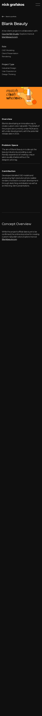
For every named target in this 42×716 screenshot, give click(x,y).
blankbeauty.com (10, 37)
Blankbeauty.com (9, 239)
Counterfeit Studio (10, 34)
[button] (38, 5)
